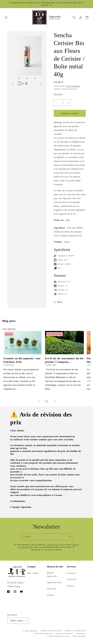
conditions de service (55, 545)
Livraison (71, 573)
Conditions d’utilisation (43, 633)
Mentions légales (79, 636)
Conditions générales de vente (58, 636)
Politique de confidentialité (75, 631)
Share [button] (59, 302)
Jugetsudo (33, 631)
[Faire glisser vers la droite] (32, 78)
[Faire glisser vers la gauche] (21, 78)
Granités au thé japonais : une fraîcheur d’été (22, 360)
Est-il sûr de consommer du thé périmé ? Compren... (64, 360)
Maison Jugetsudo (51, 574)
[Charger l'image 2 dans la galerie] (22, 83)
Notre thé (51, 589)
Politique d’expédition (64, 633)
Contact (70, 586)
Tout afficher (9, 329)
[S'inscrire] (69, 536)
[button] (6, 17)
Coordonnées (81, 633)
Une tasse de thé (54, 334)
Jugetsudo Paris (54, 582)
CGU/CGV (72, 579)
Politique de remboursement (51, 631)
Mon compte (33, 573)
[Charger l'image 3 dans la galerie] (26, 83)
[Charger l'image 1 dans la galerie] (19, 83)
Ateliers (50, 595)
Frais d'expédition (73, 86)
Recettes (9, 334)
